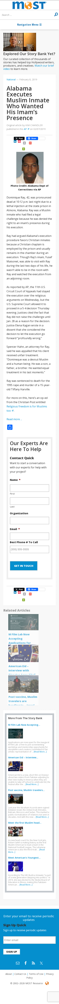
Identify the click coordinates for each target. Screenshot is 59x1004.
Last (12, 506)
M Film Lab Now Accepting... (24, 724)
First (12, 493)
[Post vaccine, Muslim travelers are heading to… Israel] (16, 804)
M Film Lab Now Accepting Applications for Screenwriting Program (20, 643)
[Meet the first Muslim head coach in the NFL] (16, 837)
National (11, 79)
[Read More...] (40, 751)
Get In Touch (23, 566)
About (8, 973)
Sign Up (11, 951)
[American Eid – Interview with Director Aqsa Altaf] (16, 772)
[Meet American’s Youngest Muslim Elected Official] (16, 872)
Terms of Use (36, 973)
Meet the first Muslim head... (24, 822)
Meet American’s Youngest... (24, 857)
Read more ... (14, 419)
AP (25, 129)
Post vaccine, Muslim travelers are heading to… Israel (23, 701)
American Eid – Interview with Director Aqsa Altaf (22, 670)
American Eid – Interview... (23, 757)
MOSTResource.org (29, 5)
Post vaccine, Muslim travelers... (26, 790)
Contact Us (20, 973)
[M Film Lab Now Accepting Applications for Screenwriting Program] (16, 739)
